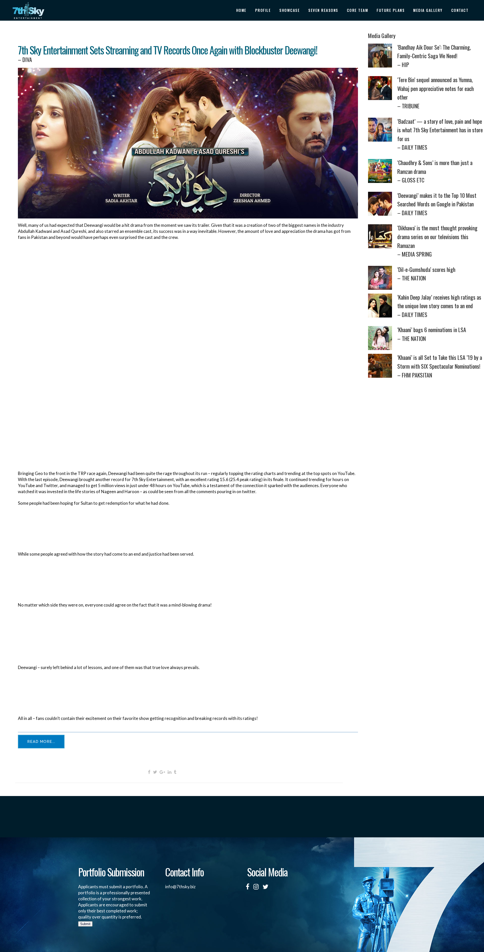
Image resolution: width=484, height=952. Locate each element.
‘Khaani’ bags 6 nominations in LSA (431, 334)
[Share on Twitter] (155, 772)
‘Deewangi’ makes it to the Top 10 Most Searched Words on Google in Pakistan (436, 204)
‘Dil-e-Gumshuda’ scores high (426, 273)
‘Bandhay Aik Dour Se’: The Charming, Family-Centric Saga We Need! (434, 56)
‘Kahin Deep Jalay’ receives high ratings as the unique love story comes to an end (439, 306)
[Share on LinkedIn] (169, 772)
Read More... (41, 741)
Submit (85, 924)
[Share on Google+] (162, 772)
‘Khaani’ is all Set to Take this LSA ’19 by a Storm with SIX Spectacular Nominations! (439, 366)
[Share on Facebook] (149, 772)
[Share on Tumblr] (175, 772)
